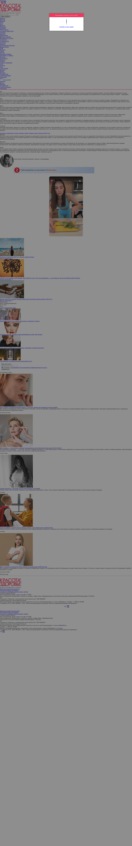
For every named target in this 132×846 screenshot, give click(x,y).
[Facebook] (66, 21)
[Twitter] (66, 19)
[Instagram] (66, 24)
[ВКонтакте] (66, 22)
